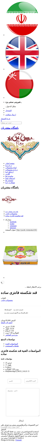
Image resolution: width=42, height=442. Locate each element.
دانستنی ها (9, 180)
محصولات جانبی (7, 300)
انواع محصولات (10, 168)
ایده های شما (10, 178)
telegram (13, 228)
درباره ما (8, 165)
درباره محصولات (11, 170)
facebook (13, 222)
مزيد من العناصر (11, 335)
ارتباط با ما (9, 172)
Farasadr (19, 440)
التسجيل (8, 111)
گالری (7, 174)
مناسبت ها (9, 176)
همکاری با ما (10, 183)
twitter (12, 224)
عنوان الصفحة (10, 230)
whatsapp (13, 226)
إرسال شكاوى (10, 115)
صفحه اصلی (9, 163)
